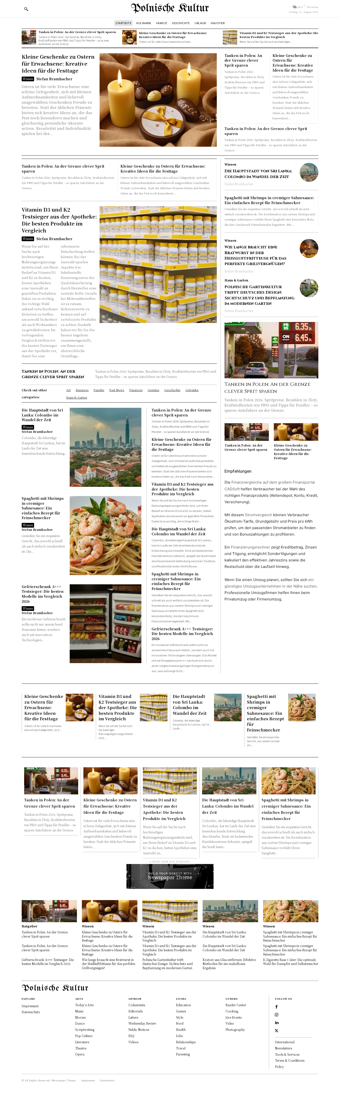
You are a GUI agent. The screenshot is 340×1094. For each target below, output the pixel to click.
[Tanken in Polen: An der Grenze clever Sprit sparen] (29, 37)
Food (179, 1023)
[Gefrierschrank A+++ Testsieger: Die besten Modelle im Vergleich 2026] (106, 623)
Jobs (179, 1036)
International (284, 1042)
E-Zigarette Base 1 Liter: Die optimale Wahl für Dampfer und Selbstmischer (290, 961)
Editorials (135, 1011)
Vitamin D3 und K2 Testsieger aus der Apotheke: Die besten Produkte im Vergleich (279, 35)
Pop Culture (83, 1036)
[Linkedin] (277, 1023)
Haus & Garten (236, 280)
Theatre (80, 1048)
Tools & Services (287, 1054)
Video (230, 1023)
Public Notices (138, 1029)
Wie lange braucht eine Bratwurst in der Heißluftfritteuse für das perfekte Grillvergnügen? (255, 255)
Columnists (136, 1005)
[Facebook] (277, 1007)
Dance (80, 1023)
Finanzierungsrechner (250, 547)
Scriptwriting (84, 1029)
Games (181, 1011)
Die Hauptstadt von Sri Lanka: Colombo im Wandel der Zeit (42, 415)
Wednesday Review (142, 1023)
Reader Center (236, 1005)
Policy (279, 1066)
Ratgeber (29, 926)
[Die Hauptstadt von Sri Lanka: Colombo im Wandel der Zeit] (106, 447)
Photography (235, 1029)
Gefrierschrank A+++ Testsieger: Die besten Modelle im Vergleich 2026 (42, 594)
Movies (80, 1017)
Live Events (234, 1017)
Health (181, 1029)
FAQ (131, 1036)
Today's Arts (84, 1005)
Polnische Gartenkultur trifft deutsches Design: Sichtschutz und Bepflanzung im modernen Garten (259, 295)
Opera (79, 1054)
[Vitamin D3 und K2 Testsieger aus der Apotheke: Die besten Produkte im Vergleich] (230, 37)
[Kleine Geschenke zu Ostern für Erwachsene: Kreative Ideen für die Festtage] (129, 37)
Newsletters (283, 1048)
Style (179, 1017)
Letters (133, 1017)
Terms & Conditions (289, 1060)
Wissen (28, 79)
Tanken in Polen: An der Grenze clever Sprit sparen (77, 32)
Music (79, 1011)
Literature (82, 1042)
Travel (180, 1048)
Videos (133, 1042)
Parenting (183, 1054)
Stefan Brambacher (54, 78)
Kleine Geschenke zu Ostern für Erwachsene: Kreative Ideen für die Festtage (173, 35)
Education (183, 1005)
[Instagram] (277, 1015)
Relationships (186, 1042)
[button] (26, 8)
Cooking (232, 1011)
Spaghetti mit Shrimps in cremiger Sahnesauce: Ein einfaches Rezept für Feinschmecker (43, 508)
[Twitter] (277, 1031)
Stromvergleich (258, 514)
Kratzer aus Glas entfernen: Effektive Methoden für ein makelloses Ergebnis (229, 963)
